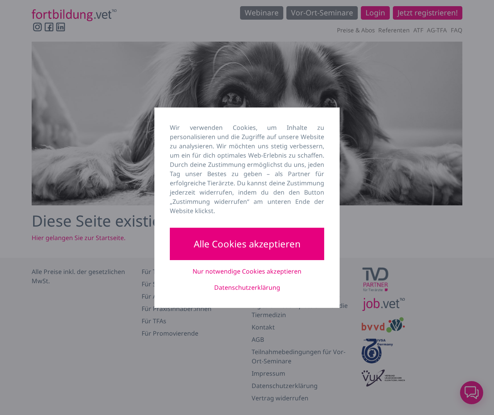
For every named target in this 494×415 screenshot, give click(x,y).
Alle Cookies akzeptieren (247, 243)
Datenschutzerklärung (247, 287)
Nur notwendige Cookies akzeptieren (247, 271)
